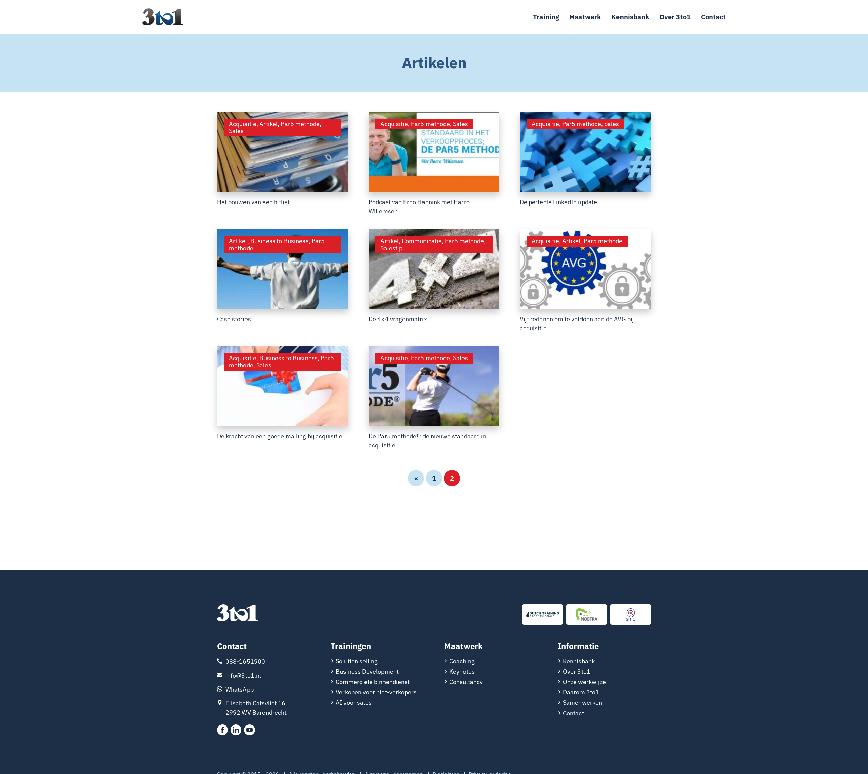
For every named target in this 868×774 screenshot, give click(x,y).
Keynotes (462, 671)
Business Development (367, 671)
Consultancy (466, 682)
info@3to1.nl (243, 675)
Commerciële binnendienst (373, 682)
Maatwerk (585, 16)
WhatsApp (239, 689)
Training (546, 16)
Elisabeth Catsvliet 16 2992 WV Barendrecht (256, 707)
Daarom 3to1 (581, 692)
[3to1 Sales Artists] (237, 613)
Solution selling (357, 661)
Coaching (462, 661)
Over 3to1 (675, 16)
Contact (713, 16)
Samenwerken (582, 703)
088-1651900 (245, 661)
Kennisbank (630, 16)
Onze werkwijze (584, 682)
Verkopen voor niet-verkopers (376, 692)
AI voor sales (354, 703)
